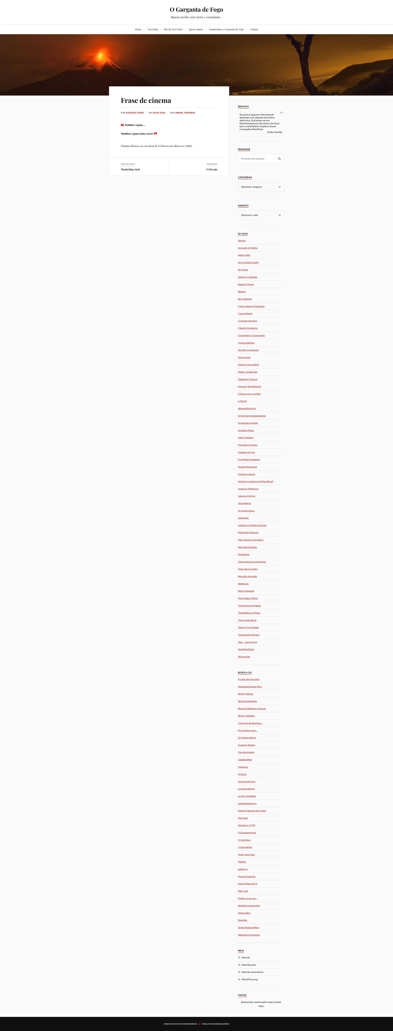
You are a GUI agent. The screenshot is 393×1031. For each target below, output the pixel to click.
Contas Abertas (246, 342)
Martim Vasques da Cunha (252, 810)
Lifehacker (243, 517)
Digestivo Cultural (247, 379)
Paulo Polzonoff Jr (247, 883)
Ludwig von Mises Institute (252, 525)
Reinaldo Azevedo (247, 576)
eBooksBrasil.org (247, 408)
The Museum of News (249, 605)
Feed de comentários (252, 971)
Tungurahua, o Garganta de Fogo (226, 29)
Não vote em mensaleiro (250, 539)
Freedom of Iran (246, 452)
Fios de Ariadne (246, 752)
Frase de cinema (146, 100)
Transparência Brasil (248, 634)
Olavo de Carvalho (248, 568)
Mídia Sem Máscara (248, 532)
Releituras (243, 583)
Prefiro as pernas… (248, 898)
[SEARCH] (279, 158)
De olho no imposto (248, 349)
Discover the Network (249, 386)
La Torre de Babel (247, 796)
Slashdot (242, 920)
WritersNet (244, 656)
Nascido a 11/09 (246, 825)
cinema (178, 112)
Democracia (244, 357)
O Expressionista (247, 832)
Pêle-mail (243, 890)
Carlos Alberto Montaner (251, 306)
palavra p (243, 869)
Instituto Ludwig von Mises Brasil (255, 481)
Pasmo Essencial (246, 876)
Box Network (245, 298)
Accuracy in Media (247, 247)
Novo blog (153, 29)
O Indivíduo (244, 839)
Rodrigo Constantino (249, 905)
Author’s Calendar (247, 276)
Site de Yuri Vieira (173, 29)
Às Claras (243, 269)
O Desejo (211, 169)
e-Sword (242, 400)
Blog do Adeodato (247, 701)
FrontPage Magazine (249, 459)
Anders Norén (221, 1024)
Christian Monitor (247, 320)
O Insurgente (245, 847)
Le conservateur (246, 510)
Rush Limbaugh (246, 590)
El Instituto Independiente (252, 415)
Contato (254, 29)
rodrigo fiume (135, 112)
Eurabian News (246, 430)
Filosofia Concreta (247, 444)
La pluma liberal (246, 788)
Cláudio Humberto (248, 327)
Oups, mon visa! (246, 854)
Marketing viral (130, 169)
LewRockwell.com (247, 803)
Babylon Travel (246, 284)
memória (189, 112)
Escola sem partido (248, 422)
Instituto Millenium (248, 488)
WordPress (190, 1024)
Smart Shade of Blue (248, 927)
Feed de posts (249, 964)
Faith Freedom (245, 437)
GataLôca (243, 766)
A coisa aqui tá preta (248, 679)
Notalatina (243, 554)
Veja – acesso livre (247, 642)
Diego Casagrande (247, 371)
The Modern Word (248, 598)
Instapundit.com (246, 781)
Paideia (242, 861)
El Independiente (247, 737)
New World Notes (247, 547)
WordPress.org (250, 979)
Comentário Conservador (251, 335)
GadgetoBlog (245, 759)
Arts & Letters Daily (248, 262)
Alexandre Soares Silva (250, 686)
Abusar (242, 240)
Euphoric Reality (246, 744)
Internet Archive (246, 495)
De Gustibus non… (248, 730)
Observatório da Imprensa (252, 561)
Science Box (244, 912)
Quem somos (196, 29)
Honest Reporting (247, 466)
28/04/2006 (159, 112)
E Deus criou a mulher (249, 393)
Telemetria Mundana (249, 934)
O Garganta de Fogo (196, 9)
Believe (242, 291)
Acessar (246, 957)
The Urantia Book (247, 620)
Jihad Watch (244, 503)
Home (138, 29)
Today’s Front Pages (248, 627)
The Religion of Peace (249, 612)
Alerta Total (244, 254)
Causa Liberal (245, 313)
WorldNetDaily (246, 649)
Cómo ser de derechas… (250, 723)
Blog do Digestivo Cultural (252, 708)
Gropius (242, 774)
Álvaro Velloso (245, 693)
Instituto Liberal (246, 474)
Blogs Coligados (246, 715)
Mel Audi (243, 817)
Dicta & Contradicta (248, 364)
